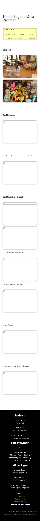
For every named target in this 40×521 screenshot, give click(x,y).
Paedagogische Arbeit (13, 38)
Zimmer (31, 34)
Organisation (11, 34)
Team (22, 34)
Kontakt (20, 494)
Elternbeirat (30, 38)
